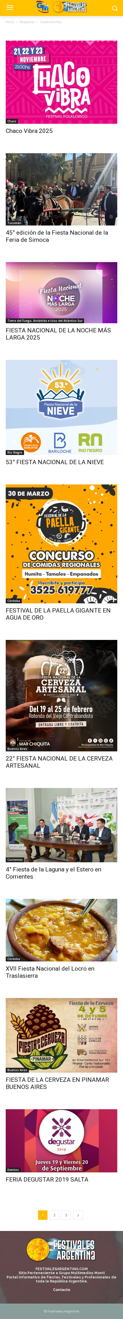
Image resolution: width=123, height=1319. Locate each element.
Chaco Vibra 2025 (29, 130)
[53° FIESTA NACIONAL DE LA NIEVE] (61, 407)
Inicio (10, 21)
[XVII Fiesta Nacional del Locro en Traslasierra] (61, 930)
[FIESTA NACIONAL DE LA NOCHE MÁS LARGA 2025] (61, 292)
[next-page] (78, 1215)
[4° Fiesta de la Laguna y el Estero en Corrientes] (61, 825)
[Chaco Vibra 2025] (61, 82)
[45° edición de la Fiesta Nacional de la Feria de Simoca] (61, 189)
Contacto (61, 1290)
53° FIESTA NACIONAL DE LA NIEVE (55, 462)
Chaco (11, 121)
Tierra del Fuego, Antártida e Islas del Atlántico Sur (44, 321)
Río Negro (14, 452)
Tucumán (14, 223)
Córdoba (13, 601)
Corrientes (15, 860)
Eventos (13, 1170)
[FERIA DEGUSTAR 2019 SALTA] (61, 1140)
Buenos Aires (17, 749)
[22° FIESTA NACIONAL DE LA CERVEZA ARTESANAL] (61, 695)
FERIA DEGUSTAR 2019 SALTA (47, 1179)
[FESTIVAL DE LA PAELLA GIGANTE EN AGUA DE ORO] (61, 543)
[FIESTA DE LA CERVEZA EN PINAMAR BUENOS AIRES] (61, 1035)
